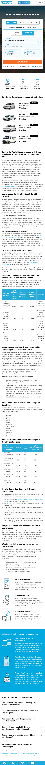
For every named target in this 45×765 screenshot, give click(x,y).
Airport (34, 22)
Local (22, 22)
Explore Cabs (22, 62)
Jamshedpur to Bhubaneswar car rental (11, 756)
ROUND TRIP (28, 33)
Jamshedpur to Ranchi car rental (10, 751)
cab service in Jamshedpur (10, 186)
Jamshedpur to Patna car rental (9, 753)
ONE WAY (16, 33)
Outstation (11, 22)
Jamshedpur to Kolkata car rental (30, 751)
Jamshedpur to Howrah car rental (30, 753)
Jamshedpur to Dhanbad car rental (30, 756)
